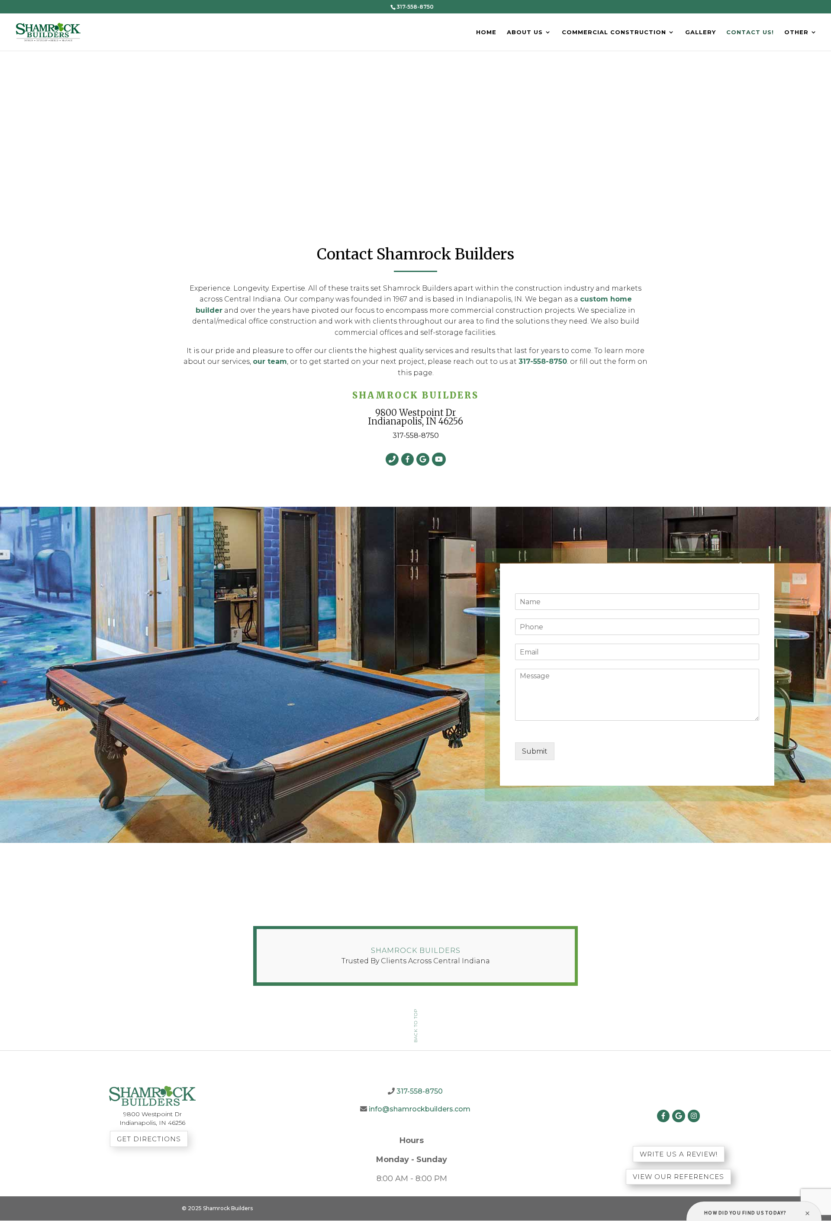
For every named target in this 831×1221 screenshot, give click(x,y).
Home (486, 33)
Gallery (700, 33)
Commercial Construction (614, 33)
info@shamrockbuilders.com (419, 1109)
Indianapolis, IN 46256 (415, 421)
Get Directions (149, 1139)
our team (270, 361)
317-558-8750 (543, 361)
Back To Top (416, 1025)
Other (796, 33)
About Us (525, 33)
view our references (678, 1176)
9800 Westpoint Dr (415, 412)
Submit (535, 751)
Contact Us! (750, 33)
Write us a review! (679, 1154)
